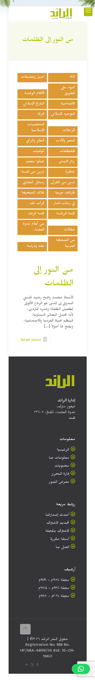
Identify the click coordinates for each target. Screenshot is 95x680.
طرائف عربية (65, 193)
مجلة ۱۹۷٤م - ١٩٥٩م (54, 580)
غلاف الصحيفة (33, 193)
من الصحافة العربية (65, 243)
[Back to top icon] (25, 629)
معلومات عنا (59, 458)
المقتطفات (67, 151)
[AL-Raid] (61, 14)
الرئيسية (63, 450)
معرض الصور (59, 482)
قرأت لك (37, 204)
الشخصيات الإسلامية (35, 128)
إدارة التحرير (60, 474)
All (72, 77)
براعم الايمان (67, 162)
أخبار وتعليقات (32, 77)
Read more (31, 340)
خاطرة (70, 172)
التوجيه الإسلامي (63, 114)
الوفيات (38, 151)
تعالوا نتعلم (35, 162)
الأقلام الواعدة (34, 94)
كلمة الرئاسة (65, 214)
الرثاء (40, 114)
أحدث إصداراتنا (57, 515)
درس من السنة (32, 172)
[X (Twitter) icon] (32, 666)
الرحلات (69, 131)
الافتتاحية (68, 104)
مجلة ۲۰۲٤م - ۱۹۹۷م (54, 596)
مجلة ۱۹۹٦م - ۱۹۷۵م (53, 588)
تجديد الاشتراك (57, 523)
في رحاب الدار (64, 204)
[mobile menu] (88, 12)
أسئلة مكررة (59, 539)
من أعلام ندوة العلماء (33, 227)
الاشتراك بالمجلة (57, 531)
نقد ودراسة (35, 246)
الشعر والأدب (65, 141)
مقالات (69, 230)
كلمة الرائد (36, 214)
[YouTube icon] (27, 666)
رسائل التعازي (33, 183)
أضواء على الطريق (68, 91)
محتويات (61, 466)
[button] (81, 669)
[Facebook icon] (38, 666)
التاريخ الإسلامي (33, 104)
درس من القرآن (63, 183)
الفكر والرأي (35, 141)
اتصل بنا (62, 547)
